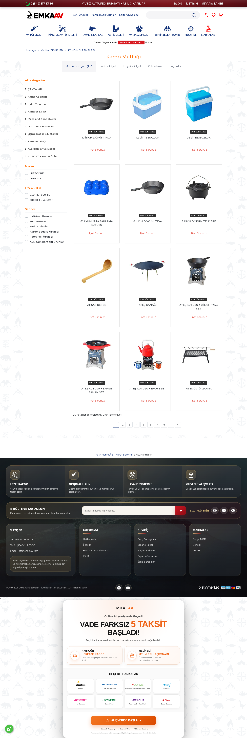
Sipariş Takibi (145, 544)
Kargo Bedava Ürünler (44, 231)
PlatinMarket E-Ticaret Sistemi (113, 454)
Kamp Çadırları (37, 96)
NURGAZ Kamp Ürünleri (43, 156)
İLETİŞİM (192, 3)
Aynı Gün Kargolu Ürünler (47, 241)
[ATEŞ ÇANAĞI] (147, 271)
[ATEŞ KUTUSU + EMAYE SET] (147, 354)
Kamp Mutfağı (37, 141)
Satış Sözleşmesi (147, 539)
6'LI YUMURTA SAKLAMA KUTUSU (96, 223)
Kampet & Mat (37, 111)
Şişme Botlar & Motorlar (43, 133)
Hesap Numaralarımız (95, 550)
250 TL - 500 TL (40, 194)
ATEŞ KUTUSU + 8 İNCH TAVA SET (198, 306)
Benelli (197, 544)
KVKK (86, 556)
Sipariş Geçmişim (147, 556)
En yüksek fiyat (132, 66)
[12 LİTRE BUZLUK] (147, 103)
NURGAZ (35, 178)
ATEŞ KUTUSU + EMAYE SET (148, 388)
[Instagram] (215, 510)
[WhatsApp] (233, 510)
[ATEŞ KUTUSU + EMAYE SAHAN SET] (96, 354)
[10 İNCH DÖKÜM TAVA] (96, 103)
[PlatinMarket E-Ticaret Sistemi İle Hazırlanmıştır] (209, 588)
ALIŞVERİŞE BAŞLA (126, 720)
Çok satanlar (155, 66)
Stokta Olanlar (39, 226)
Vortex (196, 550)
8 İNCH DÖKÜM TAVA (147, 221)
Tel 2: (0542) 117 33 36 (22, 545)
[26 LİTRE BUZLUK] (198, 103)
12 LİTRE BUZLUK (147, 137)
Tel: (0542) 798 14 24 (21, 539)
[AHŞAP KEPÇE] (96, 271)
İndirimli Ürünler (41, 216)
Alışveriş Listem (146, 550)
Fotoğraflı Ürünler (41, 236)
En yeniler (175, 66)
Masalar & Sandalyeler (42, 119)
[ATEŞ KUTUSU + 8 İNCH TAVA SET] (198, 271)
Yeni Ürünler (38, 221)
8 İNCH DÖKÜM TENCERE (199, 221)
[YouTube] (224, 510)
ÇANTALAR (35, 89)
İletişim (87, 544)
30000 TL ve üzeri (41, 200)
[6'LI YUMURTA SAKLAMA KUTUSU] (96, 187)
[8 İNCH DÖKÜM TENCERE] (198, 187)
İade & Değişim (146, 561)
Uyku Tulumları (37, 104)
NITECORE (37, 173)
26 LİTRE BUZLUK (199, 137)
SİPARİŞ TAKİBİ (212, 3)
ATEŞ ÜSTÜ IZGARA (199, 388)
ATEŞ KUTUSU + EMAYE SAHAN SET (96, 390)
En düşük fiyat (108, 66)
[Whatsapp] (9, 729)
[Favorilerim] (214, 15)
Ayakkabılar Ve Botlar (41, 148)
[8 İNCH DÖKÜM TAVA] (147, 187)
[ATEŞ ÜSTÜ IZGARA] (198, 354)
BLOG (178, 3)
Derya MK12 (200, 539)
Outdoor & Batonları (41, 126)
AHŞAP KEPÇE (96, 304)
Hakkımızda (89, 539)
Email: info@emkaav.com (24, 550)
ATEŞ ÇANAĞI (148, 304)
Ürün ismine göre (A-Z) (79, 66)
